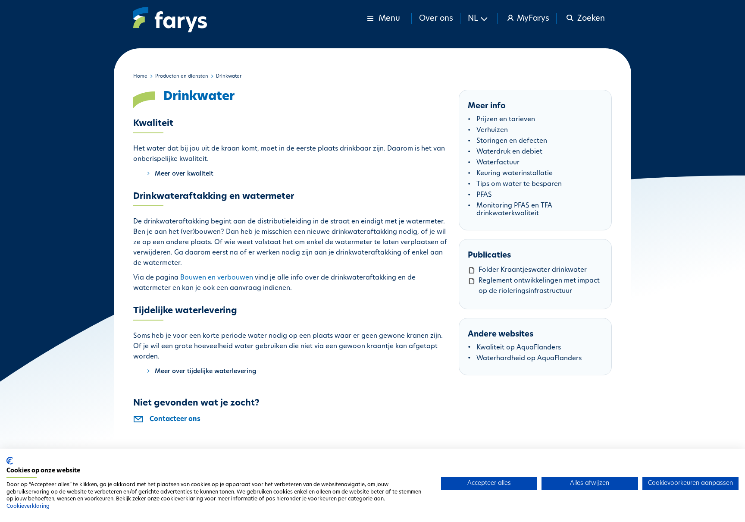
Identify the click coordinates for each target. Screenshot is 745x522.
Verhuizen (492, 130)
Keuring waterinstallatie (514, 173)
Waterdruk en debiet (509, 152)
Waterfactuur (498, 163)
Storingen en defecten (511, 141)
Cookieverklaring (28, 506)
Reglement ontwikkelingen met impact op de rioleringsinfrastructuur (539, 286)
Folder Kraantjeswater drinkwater (533, 270)
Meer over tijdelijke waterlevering (205, 371)
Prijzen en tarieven (505, 119)
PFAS (484, 195)
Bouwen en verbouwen (216, 278)
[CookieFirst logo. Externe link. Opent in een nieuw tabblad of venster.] (9, 461)
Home (140, 76)
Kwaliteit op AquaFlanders (518, 348)
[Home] (170, 19)
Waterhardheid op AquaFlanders (529, 358)
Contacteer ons (175, 419)
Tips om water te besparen (519, 184)
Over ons (436, 19)
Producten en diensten (181, 76)
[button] (479, 18)
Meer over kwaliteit (184, 174)
